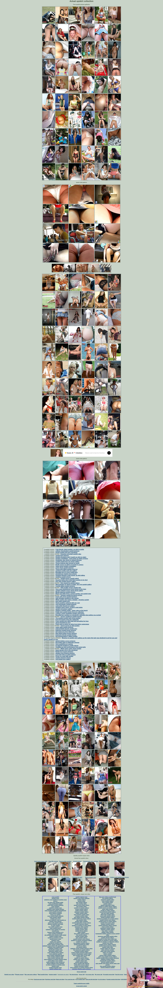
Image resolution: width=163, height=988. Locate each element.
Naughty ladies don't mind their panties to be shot (72, 580)
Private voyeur (19, 974)
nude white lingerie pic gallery (65, 606)
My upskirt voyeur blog (108, 974)
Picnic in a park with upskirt (64, 656)
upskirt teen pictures (62, 555)
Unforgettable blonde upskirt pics (66, 629)
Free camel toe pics (70, 979)
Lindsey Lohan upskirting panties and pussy (70, 613)
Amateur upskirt (53, 974)
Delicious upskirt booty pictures (66, 630)
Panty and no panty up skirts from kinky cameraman (72, 624)
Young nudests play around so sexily (67, 563)
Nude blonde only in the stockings (67, 650)
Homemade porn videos (63, 974)
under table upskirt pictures (64, 627)
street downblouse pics (63, 622)
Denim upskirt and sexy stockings (66, 552)
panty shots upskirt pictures (65, 567)
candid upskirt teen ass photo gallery (67, 561)
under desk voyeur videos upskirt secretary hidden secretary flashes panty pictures (81, 933)
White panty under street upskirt (71, 648)
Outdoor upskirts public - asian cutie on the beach (72, 610)
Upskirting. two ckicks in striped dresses (69, 560)
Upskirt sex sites (9, 974)
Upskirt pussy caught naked (70, 578)
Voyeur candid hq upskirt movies (71, 616)
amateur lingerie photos (63, 657)
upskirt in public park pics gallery (66, 571)
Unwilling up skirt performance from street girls (71, 647)
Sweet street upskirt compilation (66, 566)
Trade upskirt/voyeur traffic (81, 983)
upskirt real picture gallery (64, 609)
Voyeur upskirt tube (81, 971)
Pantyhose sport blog (50, 979)
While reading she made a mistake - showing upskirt (72, 600)
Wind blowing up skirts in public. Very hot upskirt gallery (74, 584)
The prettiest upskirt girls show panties (68, 618)
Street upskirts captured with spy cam (68, 603)
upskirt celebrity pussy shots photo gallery (69, 590)
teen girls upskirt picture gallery (66, 581)
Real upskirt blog (43, 974)
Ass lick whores (102, 979)
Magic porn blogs (60, 979)
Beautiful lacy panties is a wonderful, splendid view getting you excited (78, 615)
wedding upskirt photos (63, 577)
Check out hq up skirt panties (70, 625)
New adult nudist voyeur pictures (66, 633)
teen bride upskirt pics (63, 601)
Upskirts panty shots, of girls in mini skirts (69, 607)
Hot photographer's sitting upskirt (66, 636)
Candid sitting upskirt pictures (65, 586)
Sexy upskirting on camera (64, 644)
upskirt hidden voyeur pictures (65, 641)
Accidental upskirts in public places (66, 645)
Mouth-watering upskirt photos (65, 592)
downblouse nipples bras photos (66, 574)
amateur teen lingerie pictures (65, 653)
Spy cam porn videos (31, 974)
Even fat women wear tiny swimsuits (67, 619)
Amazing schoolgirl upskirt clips (70, 554)
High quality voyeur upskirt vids (71, 587)
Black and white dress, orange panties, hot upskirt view (73, 593)
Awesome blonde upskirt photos (65, 635)
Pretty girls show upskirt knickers (66, 596)
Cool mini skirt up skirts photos (66, 654)
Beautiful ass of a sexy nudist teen (67, 572)
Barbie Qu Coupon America (64, 651)
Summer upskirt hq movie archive (71, 595)
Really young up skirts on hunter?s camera (69, 564)
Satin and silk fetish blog (91, 979)
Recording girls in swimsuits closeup (67, 642)
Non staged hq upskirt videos (70, 583)
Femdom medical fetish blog (113, 979)
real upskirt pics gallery (63, 659)
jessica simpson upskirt (108, 932)
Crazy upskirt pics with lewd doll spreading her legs (72, 621)
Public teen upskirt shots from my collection (70, 612)
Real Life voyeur (119, 974)
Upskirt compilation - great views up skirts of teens (72, 558)
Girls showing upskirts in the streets (67, 598)
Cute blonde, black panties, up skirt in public (70, 549)
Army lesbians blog (80, 979)
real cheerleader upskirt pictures (66, 604)
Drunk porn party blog (39, 979)
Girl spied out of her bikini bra (65, 632)
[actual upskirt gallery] (114, 75)
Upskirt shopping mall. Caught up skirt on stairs (71, 557)
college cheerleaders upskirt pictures (67, 551)
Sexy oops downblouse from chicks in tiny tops (71, 589)
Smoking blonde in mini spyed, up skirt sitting (70, 575)
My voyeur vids (98, 974)
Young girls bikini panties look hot (66, 569)
